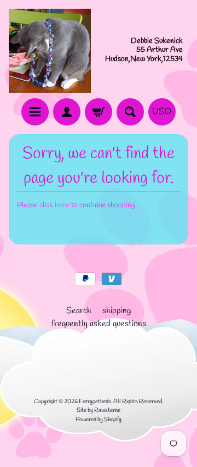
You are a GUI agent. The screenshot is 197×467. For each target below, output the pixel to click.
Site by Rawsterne (98, 410)
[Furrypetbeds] (50, 51)
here (62, 205)
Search (78, 310)
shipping (116, 310)
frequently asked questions (98, 324)
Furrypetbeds (95, 401)
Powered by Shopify (98, 419)
